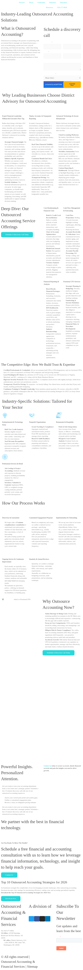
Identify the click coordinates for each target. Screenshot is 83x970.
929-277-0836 (62, 7)
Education (63, 2)
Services (22, 2)
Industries (52, 2)
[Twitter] (31, 918)
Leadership (41, 2)
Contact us (47, 766)
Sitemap (32, 966)
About (31, 2)
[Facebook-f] (37, 918)
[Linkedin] (47, 918)
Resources (49, 7)
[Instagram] (42, 918)
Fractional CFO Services (71, 282)
